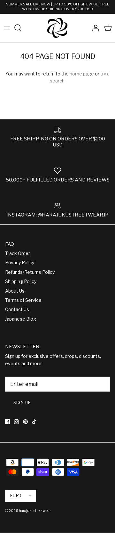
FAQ (9, 244)
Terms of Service (23, 300)
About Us (15, 291)
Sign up (22, 402)
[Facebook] (7, 421)
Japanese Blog (20, 319)
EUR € (16, 495)
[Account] (94, 28)
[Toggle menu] (7, 28)
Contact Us (17, 309)
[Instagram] (16, 421)
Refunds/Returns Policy (30, 272)
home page (82, 73)
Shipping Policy (20, 281)
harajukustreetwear (34, 510)
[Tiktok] (34, 421)
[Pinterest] (25, 421)
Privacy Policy (19, 262)
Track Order (17, 253)
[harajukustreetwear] (57, 28)
